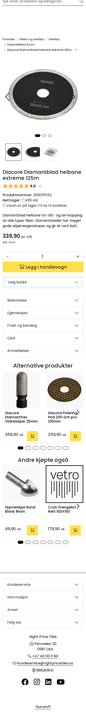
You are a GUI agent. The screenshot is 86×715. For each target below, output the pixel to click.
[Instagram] (37, 682)
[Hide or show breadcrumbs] (75, 50)
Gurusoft (43, 706)
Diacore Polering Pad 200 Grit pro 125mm (62, 417)
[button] (37, 135)
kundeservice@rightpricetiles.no (45, 663)
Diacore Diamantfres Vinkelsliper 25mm (21, 417)
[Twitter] (24, 682)
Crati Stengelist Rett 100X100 (62, 509)
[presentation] (8, 96)
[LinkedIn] (48, 682)
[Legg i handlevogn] (32, 436)
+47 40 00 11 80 (45, 656)
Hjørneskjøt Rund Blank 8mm (20, 509)
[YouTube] (61, 682)
